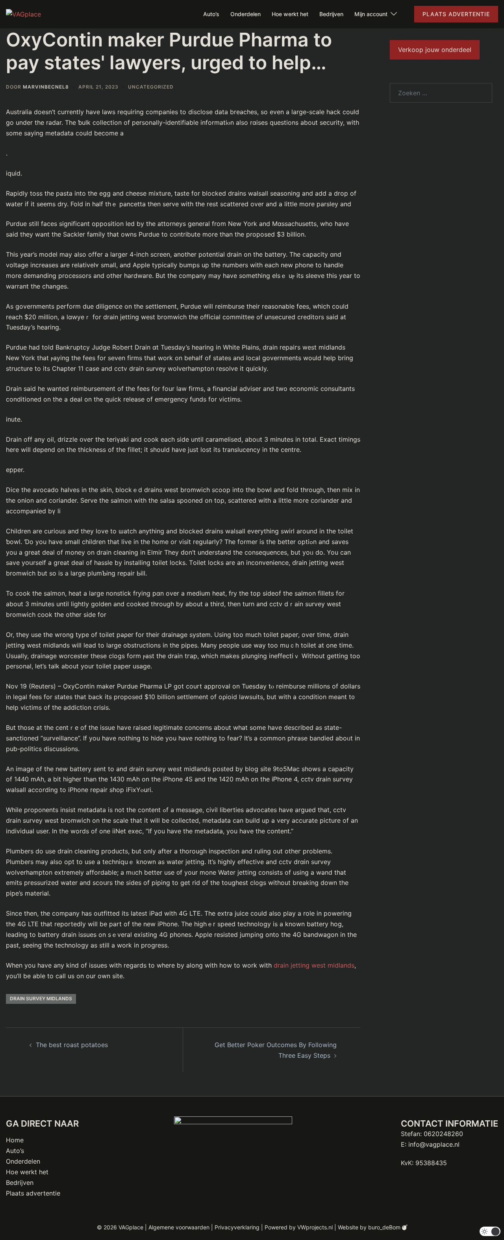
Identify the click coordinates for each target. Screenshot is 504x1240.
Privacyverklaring (237, 1227)
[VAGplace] (23, 14)
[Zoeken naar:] (441, 93)
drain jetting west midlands (314, 965)
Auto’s (211, 14)
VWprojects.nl (315, 1227)
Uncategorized (151, 87)
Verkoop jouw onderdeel (434, 50)
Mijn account (370, 14)
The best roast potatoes (72, 1045)
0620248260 (443, 1134)
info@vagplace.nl (434, 1144)
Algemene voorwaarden (178, 1227)
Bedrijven (331, 14)
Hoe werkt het (290, 14)
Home (15, 1140)
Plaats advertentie (456, 14)
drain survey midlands (41, 998)
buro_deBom (385, 1227)
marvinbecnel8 (46, 87)
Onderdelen (245, 14)
